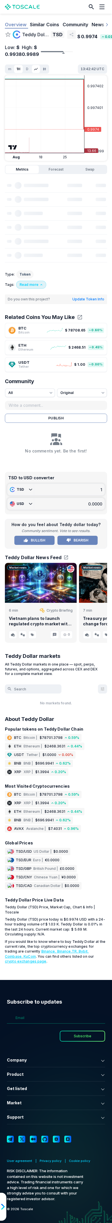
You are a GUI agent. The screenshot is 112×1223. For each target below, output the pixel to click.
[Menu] (103, 7)
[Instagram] (67, 1139)
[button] (91, 6)
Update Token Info (88, 299)
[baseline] (36, 69)
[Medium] (33, 1139)
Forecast (56, 169)
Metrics (22, 169)
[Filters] (102, 689)
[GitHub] (44, 1139)
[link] (56, 330)
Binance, (49, 951)
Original (67, 393)
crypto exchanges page (26, 961)
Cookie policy (79, 1161)
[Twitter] (21, 1139)
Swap (90, 169)
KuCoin (30, 956)
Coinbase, (14, 956)
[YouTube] (56, 1139)
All (10, 393)
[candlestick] (44, 69)
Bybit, (84, 951)
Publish (56, 418)
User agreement (19, 1161)
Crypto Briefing (60, 610)
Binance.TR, (68, 951)
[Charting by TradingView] (13, 147)
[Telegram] (10, 1139)
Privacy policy (50, 1161)
